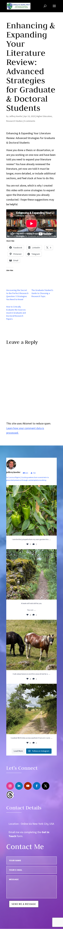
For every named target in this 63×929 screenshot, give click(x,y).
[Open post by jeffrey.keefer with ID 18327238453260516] (31, 645)
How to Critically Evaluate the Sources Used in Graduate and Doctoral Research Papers (16, 312)
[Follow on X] (45, 786)
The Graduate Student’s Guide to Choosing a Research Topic (42, 293)
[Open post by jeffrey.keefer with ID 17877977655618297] (31, 574)
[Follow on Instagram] (10, 786)
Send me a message (24, 903)
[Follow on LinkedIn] (19, 786)
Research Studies (14, 121)
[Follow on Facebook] (37, 786)
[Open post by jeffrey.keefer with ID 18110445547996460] (31, 709)
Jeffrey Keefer (15, 116)
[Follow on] (10, 795)
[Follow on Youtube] (28, 786)
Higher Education (44, 116)
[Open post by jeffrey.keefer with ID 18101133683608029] (31, 510)
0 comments (29, 121)
